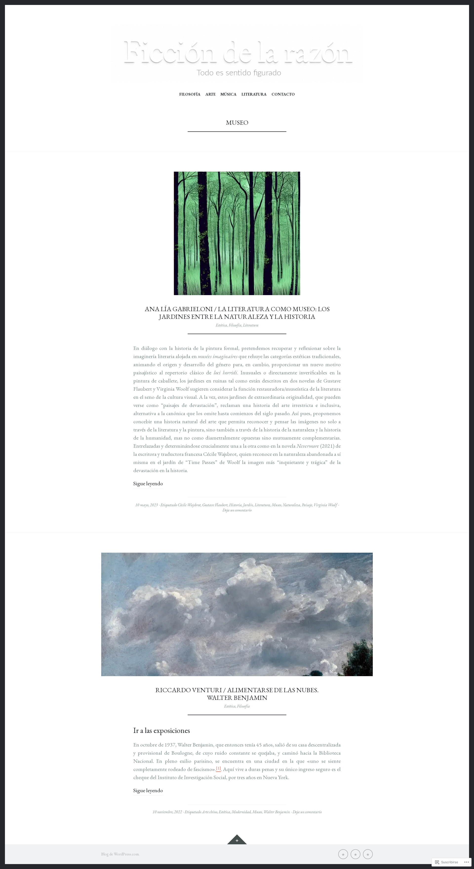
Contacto (283, 94)
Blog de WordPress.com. (120, 854)
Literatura (254, 94)
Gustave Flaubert (215, 504)
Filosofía (189, 94)
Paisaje (307, 504)
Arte (210, 94)
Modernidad (241, 811)
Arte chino (209, 811)
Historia (235, 504)
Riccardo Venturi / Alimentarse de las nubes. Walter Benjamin (237, 694)
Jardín (248, 504)
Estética (221, 325)
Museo (276, 504)
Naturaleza (291, 504)
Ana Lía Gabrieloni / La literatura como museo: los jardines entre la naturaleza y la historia (237, 312)
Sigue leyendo (148, 483)
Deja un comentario (237, 510)
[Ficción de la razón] (237, 53)
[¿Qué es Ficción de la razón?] (343, 854)
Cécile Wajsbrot (189, 504)
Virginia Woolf (325, 504)
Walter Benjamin (276, 811)
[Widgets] (237, 839)
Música (228, 94)
